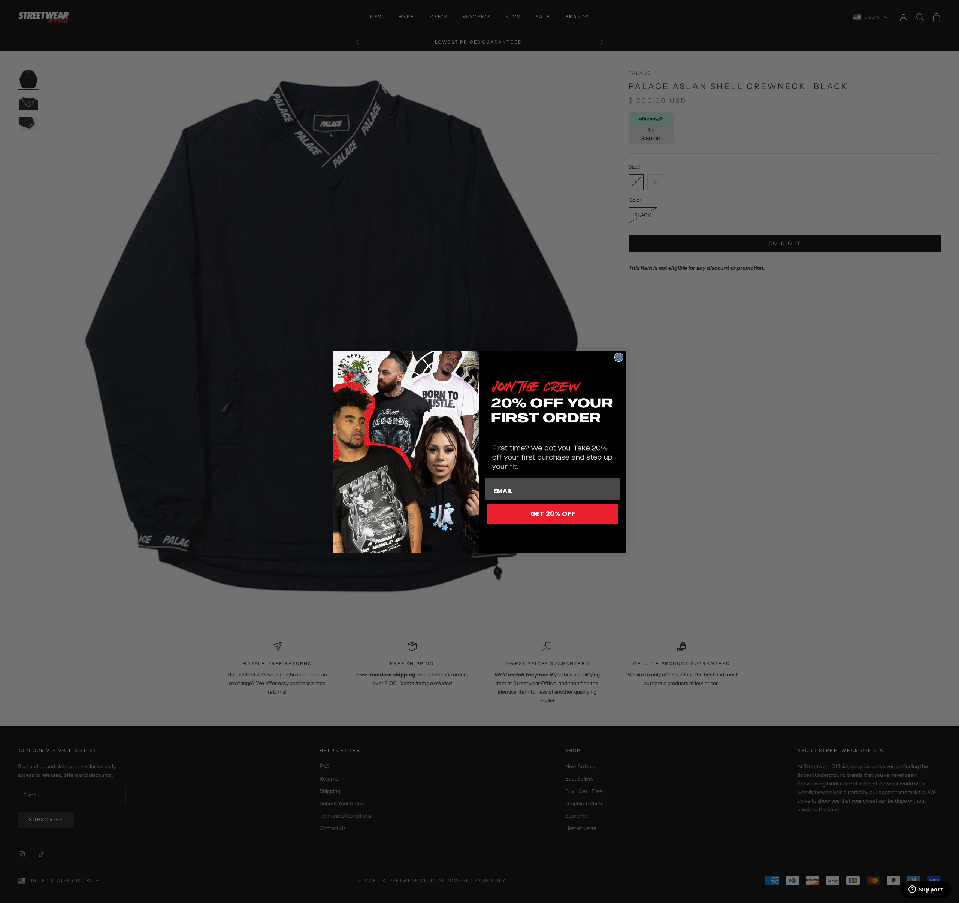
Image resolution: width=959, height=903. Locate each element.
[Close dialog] (619, 357)
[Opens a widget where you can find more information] (926, 890)
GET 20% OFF (552, 513)
